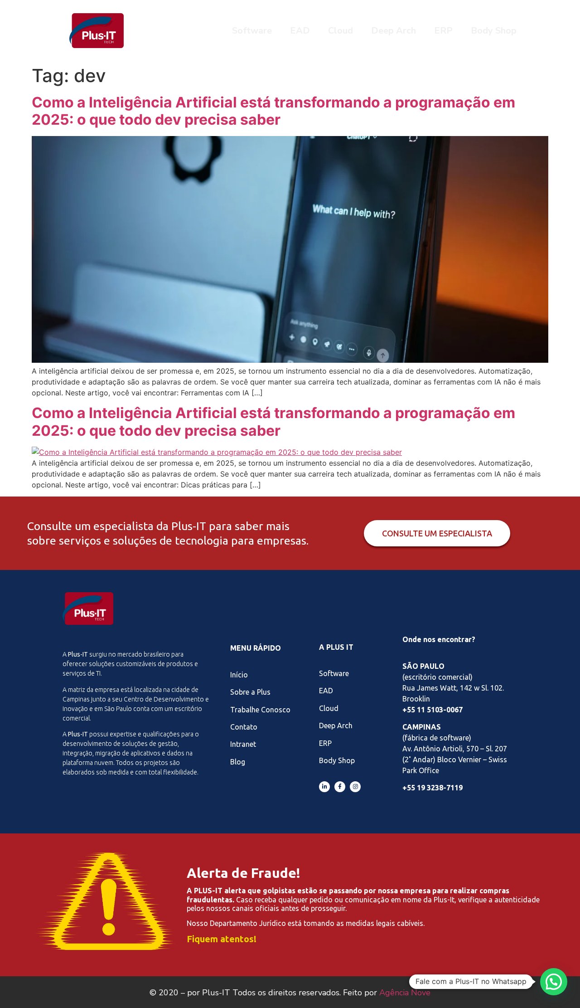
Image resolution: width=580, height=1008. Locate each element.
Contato (243, 727)
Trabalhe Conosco (260, 710)
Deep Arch (393, 30)
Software (252, 30)
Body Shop (494, 30)
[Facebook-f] (339, 786)
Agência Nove (404, 992)
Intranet (243, 744)
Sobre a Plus (250, 692)
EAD (300, 30)
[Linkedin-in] (324, 786)
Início (239, 675)
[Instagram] (355, 786)
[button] (553, 981)
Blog (237, 762)
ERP (443, 30)
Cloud (340, 30)
